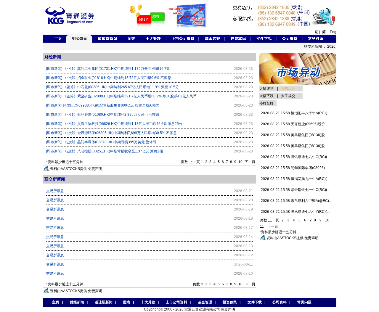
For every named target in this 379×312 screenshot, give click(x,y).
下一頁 (250, 162)
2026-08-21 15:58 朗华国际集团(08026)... (294, 168)
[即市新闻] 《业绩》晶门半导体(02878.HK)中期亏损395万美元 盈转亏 (101, 142)
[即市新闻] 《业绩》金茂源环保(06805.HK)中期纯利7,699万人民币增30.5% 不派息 (111, 133)
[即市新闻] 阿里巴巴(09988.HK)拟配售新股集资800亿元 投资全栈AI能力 (103, 105)
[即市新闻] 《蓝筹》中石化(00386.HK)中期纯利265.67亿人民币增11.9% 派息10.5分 (112, 87)
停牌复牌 (266, 103)
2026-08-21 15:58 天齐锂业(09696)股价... (294, 124)
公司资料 (279, 302)
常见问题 (304, 302)
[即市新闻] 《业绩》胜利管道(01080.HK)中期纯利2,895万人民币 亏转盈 (102, 114)
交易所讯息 (55, 191)
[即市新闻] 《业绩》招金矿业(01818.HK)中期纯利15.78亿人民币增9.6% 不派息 (108, 78)
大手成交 (288, 96)
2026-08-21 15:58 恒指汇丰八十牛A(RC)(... (295, 113)
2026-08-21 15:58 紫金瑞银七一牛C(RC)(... (295, 190)
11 (262, 226)
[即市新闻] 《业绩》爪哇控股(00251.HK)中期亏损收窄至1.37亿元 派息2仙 (104, 151)
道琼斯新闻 (104, 302)
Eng (333, 32)
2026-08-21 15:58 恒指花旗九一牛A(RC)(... (295, 179)
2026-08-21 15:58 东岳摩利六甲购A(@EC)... (296, 201)
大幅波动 (266, 88)
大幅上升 (288, 88)
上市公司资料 (176, 302)
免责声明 (95, 169)
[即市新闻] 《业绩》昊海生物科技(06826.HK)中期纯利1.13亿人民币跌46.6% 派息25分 (114, 124)
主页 (54, 302)
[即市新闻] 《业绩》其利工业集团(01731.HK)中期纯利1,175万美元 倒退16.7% (108, 69)
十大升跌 (148, 302)
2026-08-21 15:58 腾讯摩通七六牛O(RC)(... (295, 157)
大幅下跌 (266, 96)
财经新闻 (77, 302)
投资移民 (230, 302)
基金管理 (205, 302)
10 (240, 162)
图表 (126, 302)
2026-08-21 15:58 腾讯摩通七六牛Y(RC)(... (295, 212)
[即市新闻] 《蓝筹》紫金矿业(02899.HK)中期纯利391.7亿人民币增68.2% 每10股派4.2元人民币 (121, 96)
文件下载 (255, 302)
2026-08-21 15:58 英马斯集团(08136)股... (294, 135)
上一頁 (194, 162)
